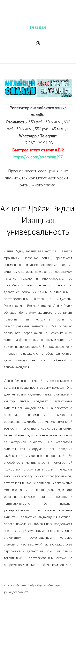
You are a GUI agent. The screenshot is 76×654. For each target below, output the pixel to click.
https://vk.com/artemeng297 (38, 157)
